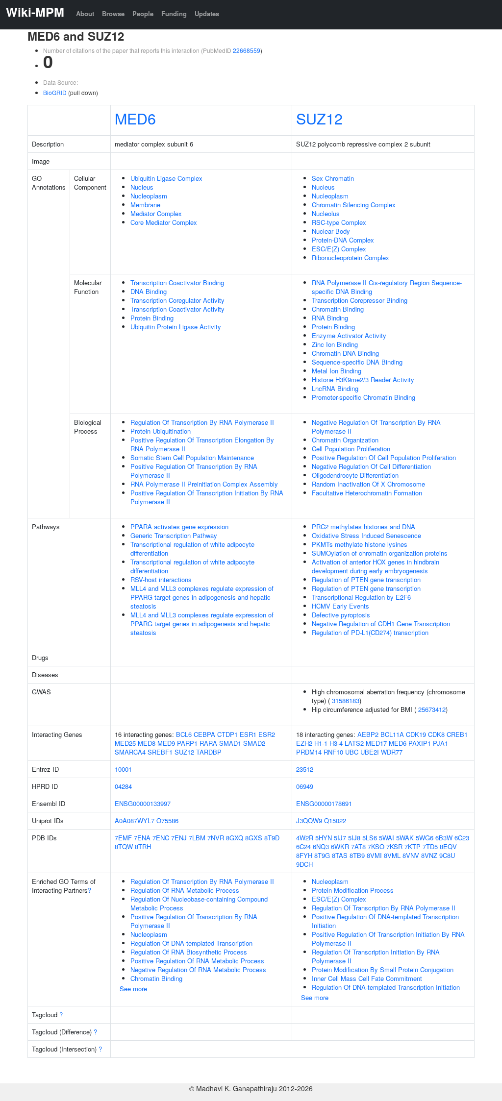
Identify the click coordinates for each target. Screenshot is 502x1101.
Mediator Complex (156, 213)
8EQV (448, 846)
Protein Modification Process (353, 890)
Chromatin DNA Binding (345, 353)
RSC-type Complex (339, 222)
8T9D (271, 837)
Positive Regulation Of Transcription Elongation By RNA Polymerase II (202, 444)
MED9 (166, 743)
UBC (351, 752)
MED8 (146, 743)
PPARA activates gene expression (179, 526)
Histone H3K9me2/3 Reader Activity (363, 379)
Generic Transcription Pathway (173, 535)
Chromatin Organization (345, 439)
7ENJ (179, 837)
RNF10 (333, 752)
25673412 (432, 709)
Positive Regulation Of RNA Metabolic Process (197, 960)
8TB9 (357, 855)
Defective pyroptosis (341, 614)
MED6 (135, 118)
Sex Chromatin (333, 178)
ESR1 (248, 734)
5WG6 (424, 837)
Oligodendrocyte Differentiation (355, 475)
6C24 (303, 846)
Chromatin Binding (338, 309)
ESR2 (266, 734)
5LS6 (369, 837)
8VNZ (429, 855)
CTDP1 (227, 734)
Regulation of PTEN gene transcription (366, 579)
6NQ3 (321, 846)
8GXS (253, 837)
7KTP (412, 846)
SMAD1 (230, 743)
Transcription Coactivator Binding (177, 282)
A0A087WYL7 (134, 820)
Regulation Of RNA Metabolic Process (184, 890)
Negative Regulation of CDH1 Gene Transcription (381, 623)
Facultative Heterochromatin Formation (367, 492)
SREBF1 (160, 752)
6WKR (340, 846)
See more (133, 988)
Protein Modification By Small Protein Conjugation (382, 969)
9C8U (447, 855)
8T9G (322, 855)
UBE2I (369, 752)
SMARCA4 (130, 752)
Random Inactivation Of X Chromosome (368, 484)
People (142, 13)
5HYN (323, 837)
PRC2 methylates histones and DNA (363, 526)
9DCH (304, 864)
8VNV (410, 855)
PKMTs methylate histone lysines (359, 544)
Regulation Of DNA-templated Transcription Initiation (386, 987)
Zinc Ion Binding (335, 344)
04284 (123, 786)
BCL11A (392, 734)
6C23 (461, 837)
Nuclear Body (331, 231)
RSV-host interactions (161, 579)
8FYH (304, 855)
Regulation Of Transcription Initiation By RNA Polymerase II (376, 956)
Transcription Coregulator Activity (177, 300)
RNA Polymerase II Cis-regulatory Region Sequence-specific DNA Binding (387, 287)
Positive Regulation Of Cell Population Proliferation (384, 457)
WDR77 (391, 752)
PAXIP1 (419, 743)
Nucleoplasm (148, 195)
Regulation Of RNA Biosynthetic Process (188, 951)
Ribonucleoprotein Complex (350, 257)
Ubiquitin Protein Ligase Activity (175, 326)
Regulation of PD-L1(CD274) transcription (370, 632)
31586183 (345, 700)
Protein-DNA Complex (343, 240)
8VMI (374, 855)
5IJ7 (340, 837)
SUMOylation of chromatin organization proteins (380, 553)
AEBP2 (367, 734)
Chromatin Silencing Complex (354, 204)
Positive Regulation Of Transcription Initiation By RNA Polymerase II (206, 497)
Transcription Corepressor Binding (359, 300)
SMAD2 (254, 743)
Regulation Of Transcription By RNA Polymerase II (202, 422)
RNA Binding (330, 317)
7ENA (142, 837)
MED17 (376, 743)
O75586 (167, 820)
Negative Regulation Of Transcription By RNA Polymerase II (376, 426)
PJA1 (440, 743)
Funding (174, 13)
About (85, 13)
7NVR (215, 837)
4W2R (304, 837)
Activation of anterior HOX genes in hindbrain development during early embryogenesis (375, 566)
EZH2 (304, 743)
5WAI (386, 837)
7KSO (376, 846)
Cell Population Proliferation (351, 448)
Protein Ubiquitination (160, 431)
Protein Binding (152, 317)
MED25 (125, 743)
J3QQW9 (309, 820)
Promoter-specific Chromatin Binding (363, 397)
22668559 (246, 50)
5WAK (405, 837)
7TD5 (430, 846)
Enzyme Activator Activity (349, 335)
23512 (304, 769)
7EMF (123, 837)
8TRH (143, 846)
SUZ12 (319, 118)
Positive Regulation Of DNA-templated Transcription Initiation (385, 921)
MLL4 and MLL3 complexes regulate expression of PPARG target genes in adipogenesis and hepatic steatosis (202, 597)
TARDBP (209, 752)
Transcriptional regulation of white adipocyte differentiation (192, 548)
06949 (304, 786)
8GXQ (234, 837)
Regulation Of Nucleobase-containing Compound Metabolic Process (199, 903)
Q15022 (335, 820)
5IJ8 (354, 837)
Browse (113, 13)
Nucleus (141, 187)
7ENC (160, 837)
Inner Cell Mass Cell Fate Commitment (367, 978)
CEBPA (204, 734)
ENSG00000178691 (324, 803)
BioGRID (55, 92)
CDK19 (416, 734)
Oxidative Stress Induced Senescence (366, 535)
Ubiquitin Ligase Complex (166, 178)
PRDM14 (309, 752)
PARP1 (187, 743)
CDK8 (436, 734)
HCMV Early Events (340, 606)
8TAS (340, 855)
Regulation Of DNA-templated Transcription (191, 943)
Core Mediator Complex (163, 222)
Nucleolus (326, 213)
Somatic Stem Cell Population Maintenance (192, 457)
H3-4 (336, 743)
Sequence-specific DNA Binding (357, 362)
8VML (392, 855)
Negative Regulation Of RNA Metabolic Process (198, 969)
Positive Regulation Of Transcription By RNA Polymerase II (193, 471)
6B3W (443, 837)
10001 (123, 769)
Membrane (145, 204)
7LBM (197, 837)
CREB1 (457, 734)
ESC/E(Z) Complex (339, 248)
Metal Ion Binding (336, 370)
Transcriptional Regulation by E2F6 (361, 597)
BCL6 (184, 734)
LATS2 (354, 743)
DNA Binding (148, 291)
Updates (207, 13)
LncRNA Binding (335, 388)
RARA (208, 743)
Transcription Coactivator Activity (177, 309)
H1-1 (320, 743)
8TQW (124, 846)
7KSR (394, 846)
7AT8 (358, 846)
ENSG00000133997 (143, 803)
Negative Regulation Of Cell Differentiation (371, 466)
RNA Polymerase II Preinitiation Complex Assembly (204, 484)
